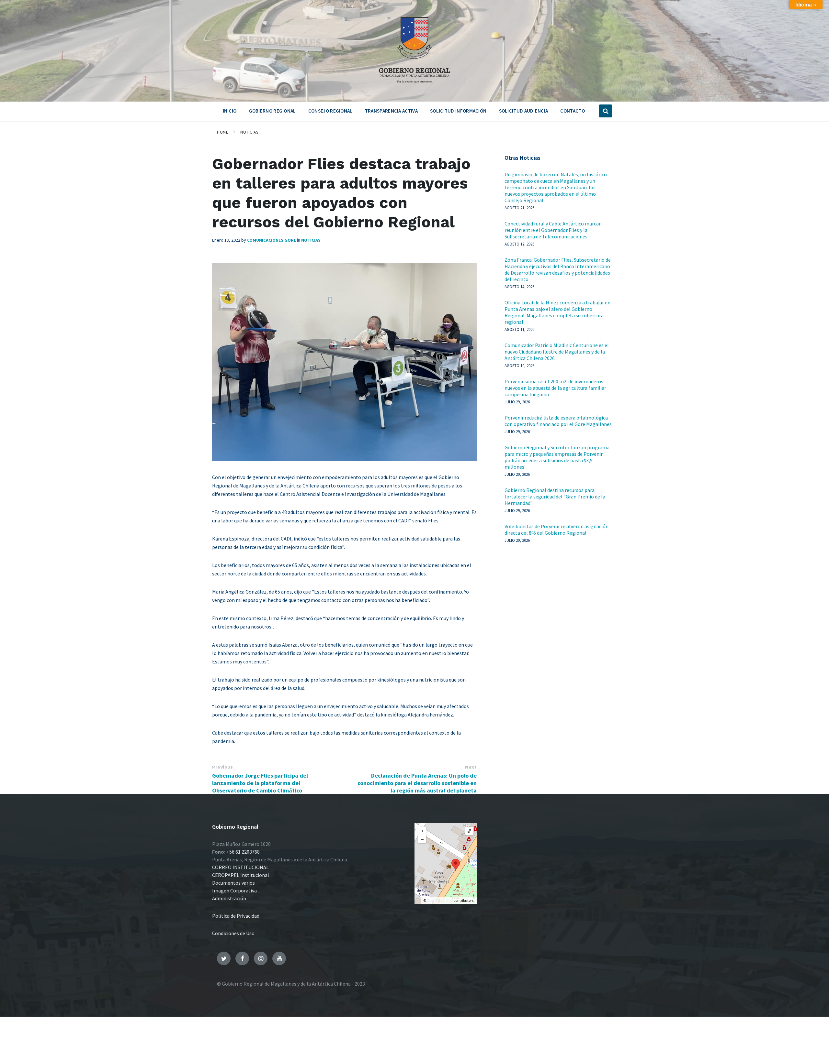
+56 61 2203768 (243, 851)
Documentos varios (233, 883)
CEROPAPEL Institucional (240, 875)
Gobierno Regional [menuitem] (272, 111)
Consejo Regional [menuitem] (330, 111)
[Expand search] (605, 110)
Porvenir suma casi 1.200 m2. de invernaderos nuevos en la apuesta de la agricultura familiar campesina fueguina (555, 388)
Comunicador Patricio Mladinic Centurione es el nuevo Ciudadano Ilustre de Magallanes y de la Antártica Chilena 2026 (557, 351)
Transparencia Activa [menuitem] (391, 111)
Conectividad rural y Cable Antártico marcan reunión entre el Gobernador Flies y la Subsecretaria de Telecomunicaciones (553, 230)
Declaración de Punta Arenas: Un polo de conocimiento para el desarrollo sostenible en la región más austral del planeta (417, 783)
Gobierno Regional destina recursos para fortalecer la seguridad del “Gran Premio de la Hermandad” (555, 496)
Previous (222, 767)
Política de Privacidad (235, 915)
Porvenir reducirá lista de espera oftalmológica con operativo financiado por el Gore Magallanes (558, 420)
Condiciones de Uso (233, 933)
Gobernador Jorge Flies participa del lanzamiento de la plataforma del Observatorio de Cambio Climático (260, 783)
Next (471, 767)
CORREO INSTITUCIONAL (240, 867)
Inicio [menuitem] (230, 111)
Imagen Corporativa (234, 890)
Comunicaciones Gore (271, 240)
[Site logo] (414, 85)
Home (222, 132)
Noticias (249, 132)
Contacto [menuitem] (572, 111)
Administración (229, 898)
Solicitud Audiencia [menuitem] (523, 111)
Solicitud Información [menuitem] (458, 111)
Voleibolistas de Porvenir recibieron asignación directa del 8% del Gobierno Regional (556, 529)
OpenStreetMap (440, 900)
